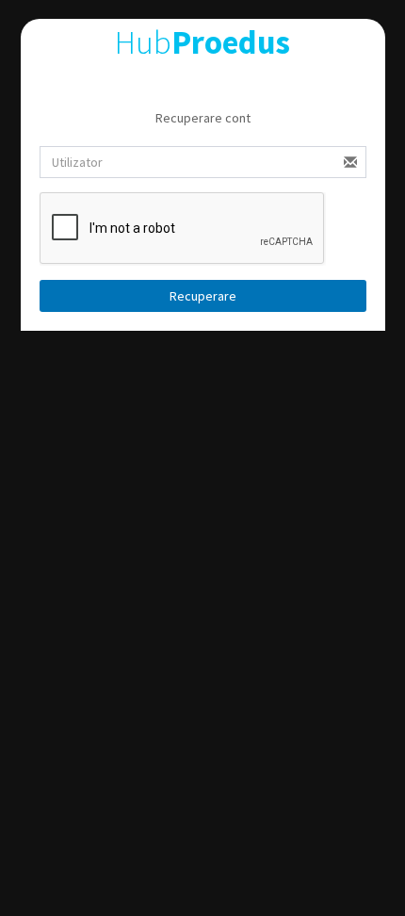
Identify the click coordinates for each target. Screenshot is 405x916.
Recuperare (203, 295)
